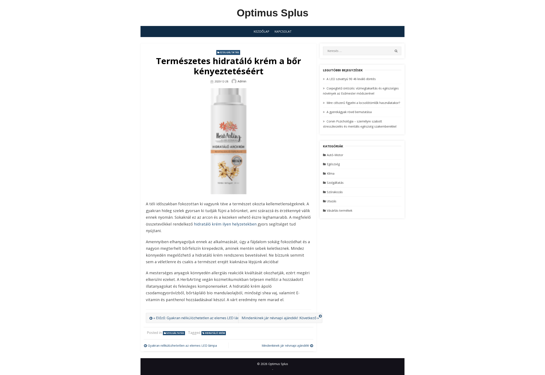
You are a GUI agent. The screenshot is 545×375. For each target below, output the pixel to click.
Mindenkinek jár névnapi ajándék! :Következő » (280, 317)
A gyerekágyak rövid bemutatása (349, 112)
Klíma (330, 173)
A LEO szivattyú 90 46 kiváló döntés (351, 79)
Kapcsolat (283, 31)
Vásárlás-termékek (339, 210)
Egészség (333, 164)
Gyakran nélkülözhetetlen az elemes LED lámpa (182, 345)
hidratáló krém (215, 333)
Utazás (331, 201)
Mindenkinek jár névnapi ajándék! (285, 345)
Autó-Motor (335, 155)
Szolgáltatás (229, 52)
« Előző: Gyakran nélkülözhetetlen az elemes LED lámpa (199, 317)
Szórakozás (335, 192)
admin (242, 81)
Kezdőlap (261, 31)
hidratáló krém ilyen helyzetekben (225, 224)
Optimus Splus (272, 13)
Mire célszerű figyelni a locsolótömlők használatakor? (363, 103)
